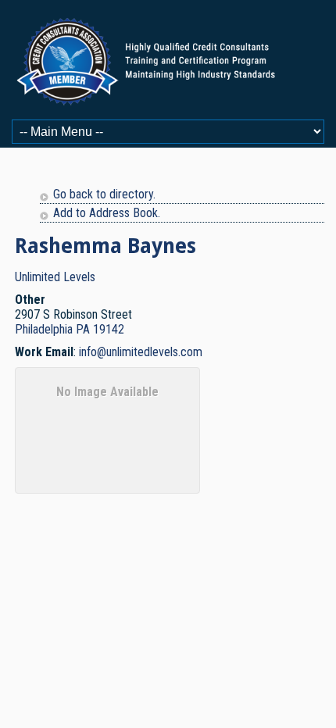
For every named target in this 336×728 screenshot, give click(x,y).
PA (83, 329)
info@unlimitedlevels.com (140, 351)
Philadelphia (44, 329)
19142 (108, 329)
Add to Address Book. (106, 212)
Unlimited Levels (55, 276)
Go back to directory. (104, 194)
